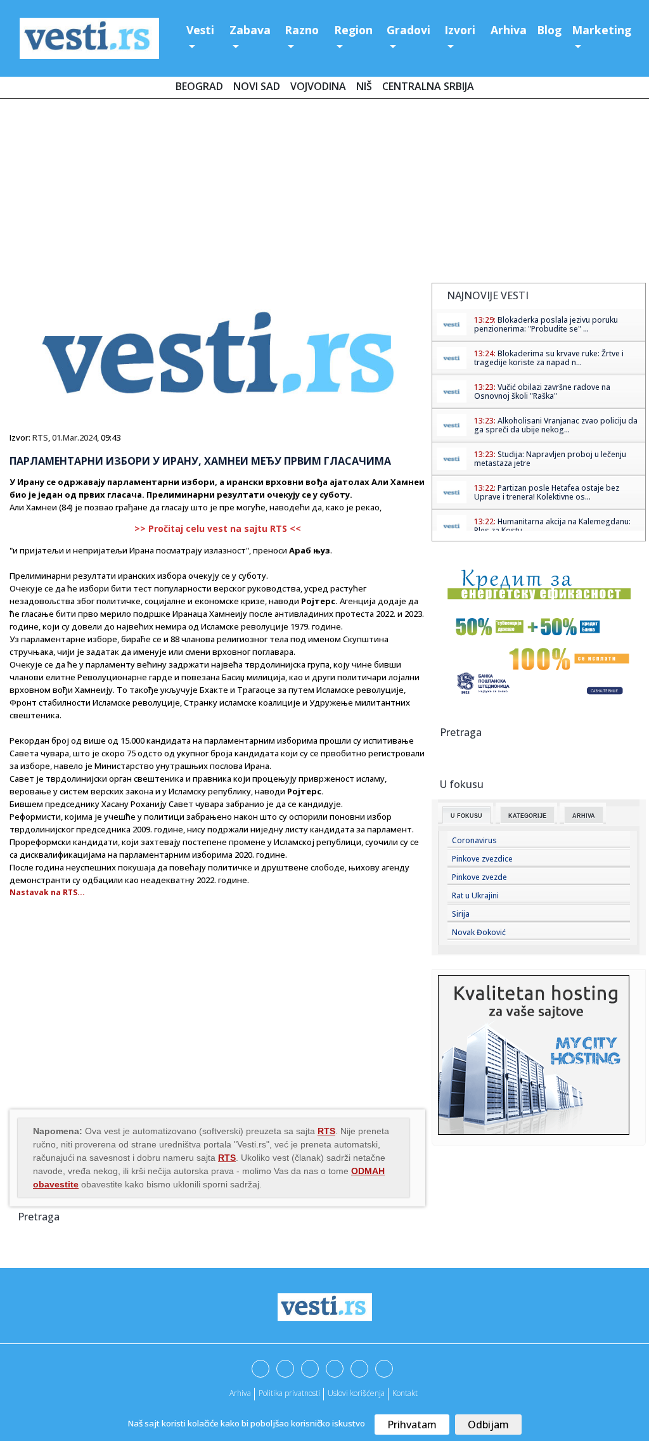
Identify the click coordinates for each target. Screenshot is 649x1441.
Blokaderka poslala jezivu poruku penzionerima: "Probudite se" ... (546, 324)
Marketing (601, 29)
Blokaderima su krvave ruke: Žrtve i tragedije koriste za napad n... (549, 358)
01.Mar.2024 (74, 437)
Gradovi (408, 29)
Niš (364, 86)
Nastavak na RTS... (47, 892)
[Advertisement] (324, 193)
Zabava (250, 29)
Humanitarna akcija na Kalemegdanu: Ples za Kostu (552, 526)
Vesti (200, 29)
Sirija (461, 913)
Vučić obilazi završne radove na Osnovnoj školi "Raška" (542, 391)
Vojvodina (318, 86)
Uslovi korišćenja (356, 1393)
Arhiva (509, 29)
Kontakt (405, 1393)
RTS (40, 437)
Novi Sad (256, 86)
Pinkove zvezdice (482, 858)
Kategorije (527, 816)
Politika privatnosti (289, 1393)
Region (353, 29)
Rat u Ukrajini (475, 895)
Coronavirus (474, 840)
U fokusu (466, 816)
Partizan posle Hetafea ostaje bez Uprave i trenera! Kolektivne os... (546, 492)
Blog (549, 29)
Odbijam (488, 1424)
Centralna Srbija (428, 86)
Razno (302, 29)
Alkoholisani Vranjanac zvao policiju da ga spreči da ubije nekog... (556, 425)
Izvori (459, 29)
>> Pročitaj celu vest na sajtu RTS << (217, 528)
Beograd (199, 86)
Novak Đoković (479, 932)
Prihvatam (412, 1424)
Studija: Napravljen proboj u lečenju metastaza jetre (550, 458)
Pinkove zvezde (479, 877)
